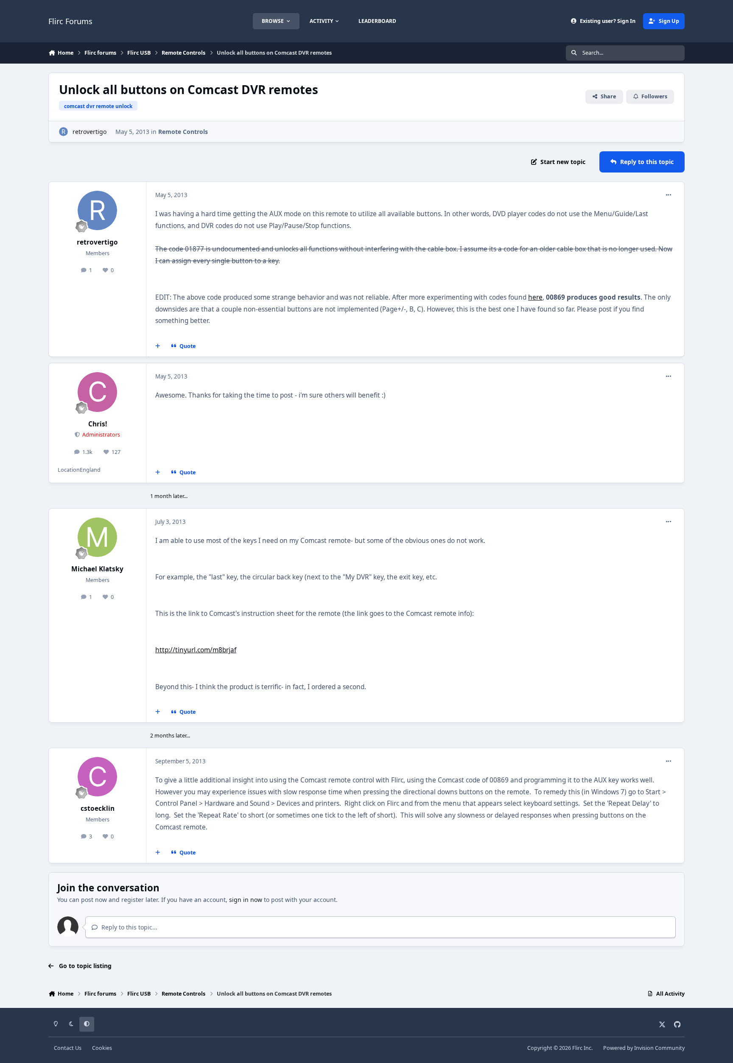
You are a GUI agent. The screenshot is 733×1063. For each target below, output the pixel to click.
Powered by (644, 1048)
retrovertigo (89, 132)
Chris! (97, 424)
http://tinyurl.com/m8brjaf (195, 650)
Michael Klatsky (97, 569)
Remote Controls (183, 132)
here (535, 297)
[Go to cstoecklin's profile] (98, 777)
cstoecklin (98, 808)
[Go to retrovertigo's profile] (63, 131)
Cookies (102, 1048)
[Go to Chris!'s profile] (98, 392)
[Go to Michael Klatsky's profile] (98, 537)
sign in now (245, 900)
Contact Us (67, 1048)
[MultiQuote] (158, 346)
